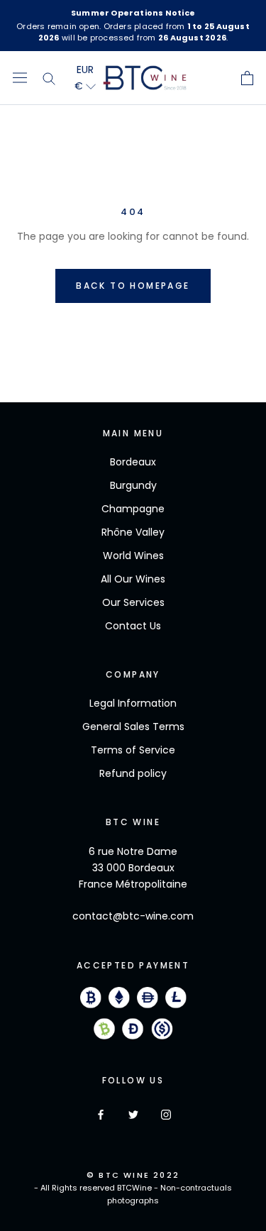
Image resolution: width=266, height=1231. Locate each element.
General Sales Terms (133, 726)
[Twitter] (133, 1114)
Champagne (133, 509)
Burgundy (133, 485)
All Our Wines (133, 579)
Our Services (133, 602)
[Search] (49, 78)
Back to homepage (132, 286)
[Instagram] (166, 1114)
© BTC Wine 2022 (133, 1175)
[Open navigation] (20, 78)
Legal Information (133, 703)
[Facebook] (101, 1114)
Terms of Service (133, 750)
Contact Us (133, 626)
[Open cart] (247, 78)
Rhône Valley (133, 532)
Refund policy (133, 773)
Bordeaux (133, 462)
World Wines (133, 555)
